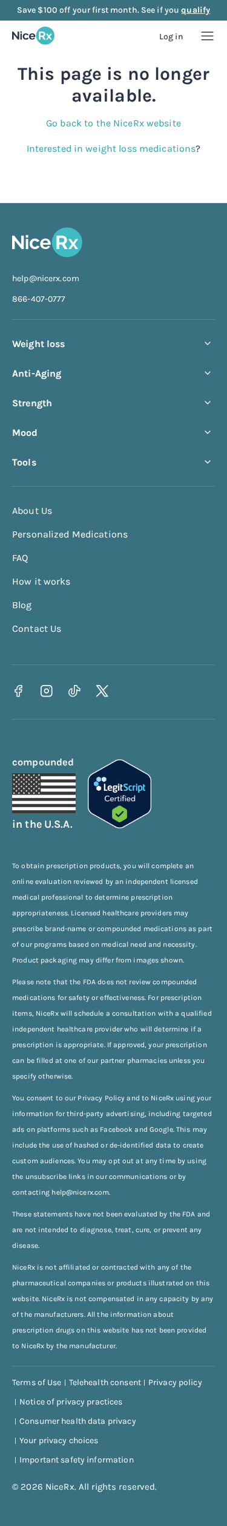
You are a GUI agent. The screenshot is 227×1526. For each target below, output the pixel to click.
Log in (171, 36)
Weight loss (38, 343)
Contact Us (36, 628)
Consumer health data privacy (77, 1421)
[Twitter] (102, 690)
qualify (195, 10)
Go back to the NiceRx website (113, 123)
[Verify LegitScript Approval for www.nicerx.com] (119, 825)
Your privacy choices (59, 1440)
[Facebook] (18, 690)
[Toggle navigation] (207, 36)
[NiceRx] (33, 36)
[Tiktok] (74, 690)
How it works (41, 581)
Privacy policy (175, 1382)
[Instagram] (46, 690)
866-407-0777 (39, 299)
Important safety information (76, 1460)
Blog (22, 605)
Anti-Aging (36, 373)
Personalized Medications (70, 534)
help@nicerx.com (45, 278)
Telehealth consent (105, 1382)
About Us (32, 510)
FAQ (20, 557)
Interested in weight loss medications (111, 148)
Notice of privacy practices (71, 1402)
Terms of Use (37, 1382)
